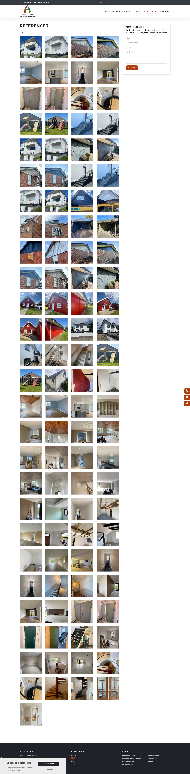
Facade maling (127, 764)
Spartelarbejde (153, 755)
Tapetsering (152, 758)
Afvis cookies (48, 769)
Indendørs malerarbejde (131, 755)
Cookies (2, 756)
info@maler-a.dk (43, 2)
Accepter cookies (49, 763)
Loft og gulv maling (129, 761)
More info (20, 770)
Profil (99, 2)
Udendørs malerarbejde (131, 758)
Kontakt (106, 2)
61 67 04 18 (27, 2)
